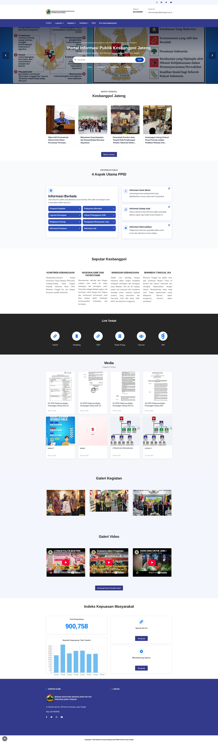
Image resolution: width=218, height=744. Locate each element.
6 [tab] (116, 80)
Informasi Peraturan (58, 228)
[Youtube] (61, 717)
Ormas (89, 67)
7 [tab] (119, 80)
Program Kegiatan (57, 209)
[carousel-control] (5, 55)
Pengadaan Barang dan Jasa (96, 222)
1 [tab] (99, 80)
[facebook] (161, 2)
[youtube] (171, 2)
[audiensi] (152, 503)
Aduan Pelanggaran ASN (95, 215)
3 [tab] (105, 80)
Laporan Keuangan (58, 215)
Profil (48, 23)
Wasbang (127, 67)
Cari (139, 60)
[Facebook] (47, 717)
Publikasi (83, 23)
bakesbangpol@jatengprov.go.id (160, 12)
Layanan (59, 23)
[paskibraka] (109, 501)
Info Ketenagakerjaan (108, 23)
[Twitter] (51, 717)
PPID (93, 23)
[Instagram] (56, 717)
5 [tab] (112, 80)
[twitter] (166, 2)
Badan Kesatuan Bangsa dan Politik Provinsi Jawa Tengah (115, 739)
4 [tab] (109, 80)
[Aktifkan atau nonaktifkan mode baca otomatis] (4, 738)
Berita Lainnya (109, 154)
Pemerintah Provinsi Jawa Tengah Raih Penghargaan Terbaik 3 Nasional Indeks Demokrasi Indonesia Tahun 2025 (124, 140)
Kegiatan (71, 23)
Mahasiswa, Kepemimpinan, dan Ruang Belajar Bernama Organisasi (92, 140)
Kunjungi (141, 638)
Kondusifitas (114, 67)
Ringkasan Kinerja (58, 222)
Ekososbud (101, 67)
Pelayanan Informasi (93, 209)
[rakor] (66, 503)
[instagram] (157, 2)
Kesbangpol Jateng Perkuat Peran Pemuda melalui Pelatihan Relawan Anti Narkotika (157, 140)
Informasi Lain (90, 228)
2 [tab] (102, 80)
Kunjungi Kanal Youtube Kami (109, 588)
